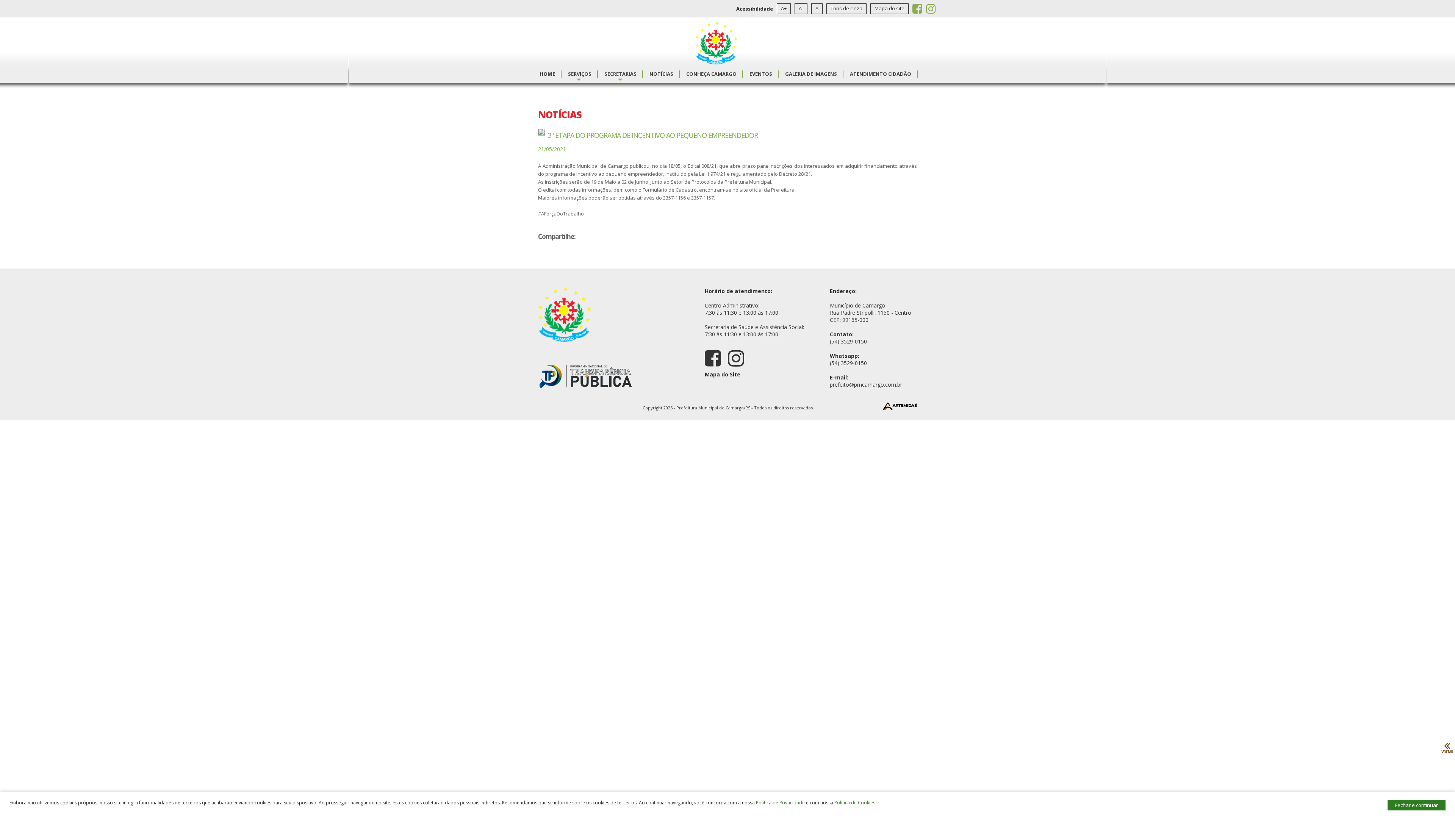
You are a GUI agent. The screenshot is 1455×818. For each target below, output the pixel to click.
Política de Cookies (854, 802)
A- (801, 8)
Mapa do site (889, 8)
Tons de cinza (846, 8)
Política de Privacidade (780, 802)
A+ (784, 8)
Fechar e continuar (1416, 805)
